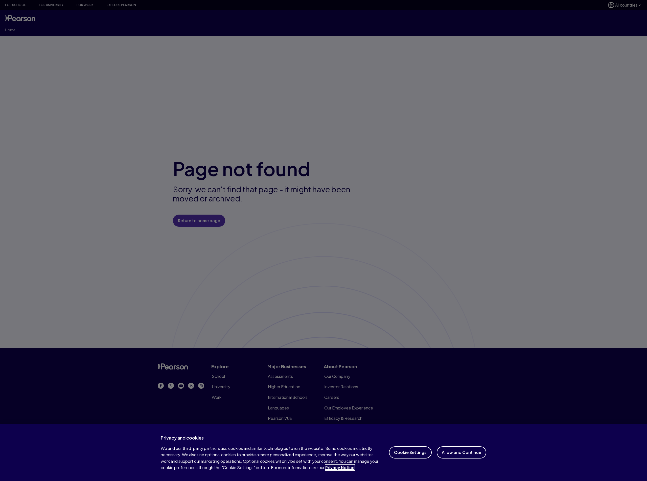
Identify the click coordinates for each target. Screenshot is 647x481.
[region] (323, 452)
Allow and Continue (461, 452)
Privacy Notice (339, 467)
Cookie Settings (410, 452)
